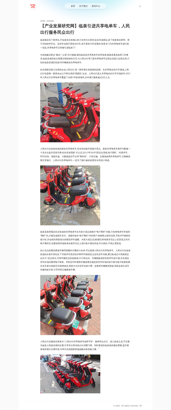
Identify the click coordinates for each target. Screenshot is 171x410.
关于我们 (83, 6)
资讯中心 (96, 6)
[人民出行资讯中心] (33, 6)
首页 (73, 6)
